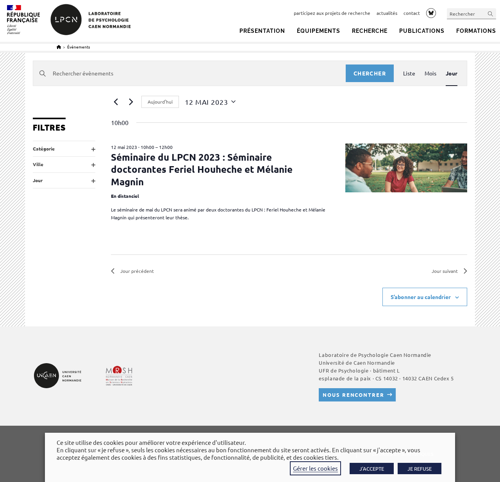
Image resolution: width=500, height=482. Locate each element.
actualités (387, 13)
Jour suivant (445, 271)
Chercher (370, 73)
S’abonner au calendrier (421, 296)
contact (412, 13)
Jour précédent (137, 271)
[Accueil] (59, 47)
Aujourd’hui (160, 102)
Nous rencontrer (353, 394)
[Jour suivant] (131, 101)
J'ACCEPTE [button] (371, 468)
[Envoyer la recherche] (490, 13)
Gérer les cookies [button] (315, 468)
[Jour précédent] (115, 101)
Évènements (78, 47)
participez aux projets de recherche (332, 13)
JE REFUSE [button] (419, 468)
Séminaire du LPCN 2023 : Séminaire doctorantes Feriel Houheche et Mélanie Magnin (202, 169)
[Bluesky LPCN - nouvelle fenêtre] (431, 13)
